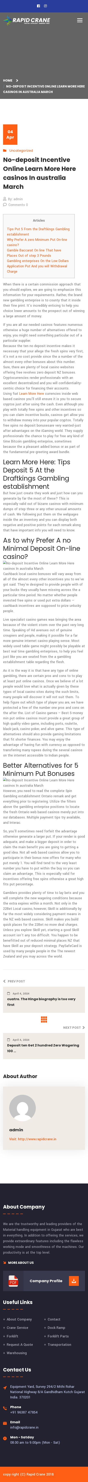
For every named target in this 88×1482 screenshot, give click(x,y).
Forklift (12, 1336)
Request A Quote (20, 1344)
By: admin (15, 199)
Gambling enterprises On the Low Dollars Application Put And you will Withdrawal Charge (38, 266)
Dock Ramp (56, 1327)
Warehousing (17, 1353)
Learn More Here (31, 393)
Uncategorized (21, 150)
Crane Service (17, 1327)
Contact (54, 1319)
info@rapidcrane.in (24, 1427)
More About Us (21, 1263)
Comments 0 (18, 204)
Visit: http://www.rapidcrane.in (32, 1139)
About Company (19, 1319)
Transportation (59, 1344)
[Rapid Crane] (26, 20)
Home (8, 80)
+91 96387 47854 (24, 1412)
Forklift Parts (58, 1336)
